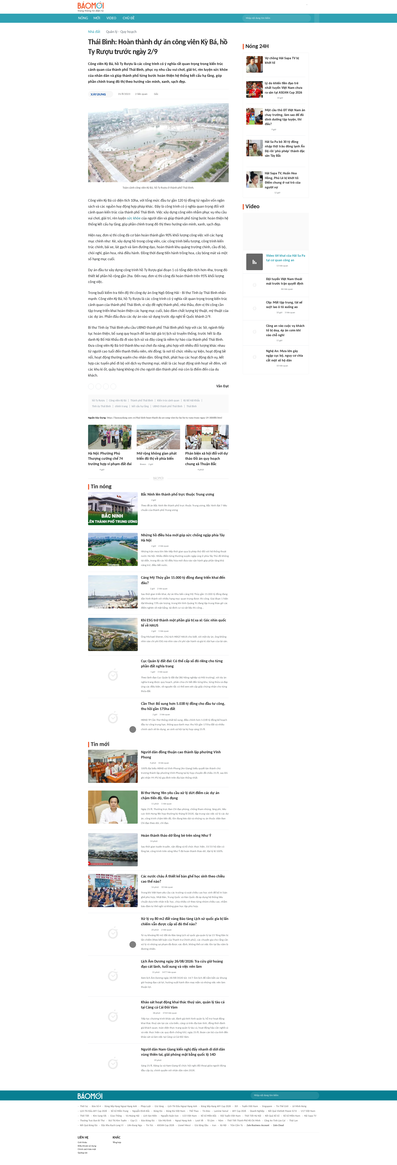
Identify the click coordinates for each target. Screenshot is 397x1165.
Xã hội (223, 1125)
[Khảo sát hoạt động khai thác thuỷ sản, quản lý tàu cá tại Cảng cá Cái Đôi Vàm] (113, 1016)
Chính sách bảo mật (87, 1149)
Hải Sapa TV (310, 1116)
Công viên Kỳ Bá (117, 400)
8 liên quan (164, 763)
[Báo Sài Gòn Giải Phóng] (145, 631)
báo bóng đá (147, 1120)
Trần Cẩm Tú (236, 1125)
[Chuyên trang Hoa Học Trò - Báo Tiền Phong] (267, 130)
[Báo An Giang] (144, 763)
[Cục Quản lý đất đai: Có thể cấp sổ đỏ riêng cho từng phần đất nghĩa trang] (113, 675)
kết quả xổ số (272, 1116)
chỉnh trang (121, 406)
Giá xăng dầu (201, 1125)
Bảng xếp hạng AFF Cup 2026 (216, 1106)
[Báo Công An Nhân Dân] (272, 289)
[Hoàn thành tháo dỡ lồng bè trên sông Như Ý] (113, 849)
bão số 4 (96, 1106)
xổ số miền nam (291, 1116)
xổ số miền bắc (208, 1116)
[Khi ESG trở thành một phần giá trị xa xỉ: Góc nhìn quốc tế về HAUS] (113, 634)
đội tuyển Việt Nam (230, 1116)
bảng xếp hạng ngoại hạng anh (121, 1106)
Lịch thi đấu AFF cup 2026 (93, 1111)
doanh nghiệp (257, 1111)
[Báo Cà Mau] (145, 1013)
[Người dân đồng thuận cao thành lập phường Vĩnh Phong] (113, 766)
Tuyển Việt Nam (250, 1106)
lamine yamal (221, 1111)
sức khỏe (134, 218)
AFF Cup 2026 (239, 1111)
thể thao (193, 1111)
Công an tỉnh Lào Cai (274, 1120)
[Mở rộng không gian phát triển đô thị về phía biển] (158, 437)
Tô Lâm (210, 1120)
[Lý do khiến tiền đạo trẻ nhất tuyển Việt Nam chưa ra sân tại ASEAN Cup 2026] (254, 89)
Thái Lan (293, 1120)
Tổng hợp (117, 1142)
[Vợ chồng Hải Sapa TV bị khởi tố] (254, 64)
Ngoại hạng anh (183, 1120)
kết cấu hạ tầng (140, 406)
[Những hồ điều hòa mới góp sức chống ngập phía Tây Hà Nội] (113, 549)
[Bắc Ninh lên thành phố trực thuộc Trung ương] (113, 508)
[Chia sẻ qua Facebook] (91, 386)
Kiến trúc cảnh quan (168, 400)
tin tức (149, 1125)
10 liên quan (167, 887)
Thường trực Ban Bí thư (92, 1120)
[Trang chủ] (91, 7)
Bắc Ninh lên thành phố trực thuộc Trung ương (177, 495)
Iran (214, 1125)
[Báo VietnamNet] (144, 672)
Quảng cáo (82, 1153)
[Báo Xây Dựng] (98, 94)
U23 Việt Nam (189, 1116)
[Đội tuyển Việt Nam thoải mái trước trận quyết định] (254, 285)
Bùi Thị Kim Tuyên (118, 1120)
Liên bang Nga (134, 1125)
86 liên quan (287, 289)
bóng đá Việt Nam (175, 1111)
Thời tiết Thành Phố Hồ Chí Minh (243, 1120)
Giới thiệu (82, 1142)
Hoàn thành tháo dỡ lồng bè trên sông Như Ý (176, 836)
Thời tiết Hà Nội (253, 1116)
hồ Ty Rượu (98, 400)
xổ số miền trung (119, 1111)
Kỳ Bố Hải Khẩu (191, 400)
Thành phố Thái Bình (141, 400)
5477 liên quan (169, 972)
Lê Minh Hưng (299, 1106)
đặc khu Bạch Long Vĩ (112, 1125)
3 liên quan (163, 672)
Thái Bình (192, 406)
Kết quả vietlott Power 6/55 (282, 1111)
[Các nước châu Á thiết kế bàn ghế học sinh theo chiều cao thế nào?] (113, 890)
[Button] (316, 18)
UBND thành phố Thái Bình (167, 406)
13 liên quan (282, 266)
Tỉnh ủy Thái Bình (101, 406)
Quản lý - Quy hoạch (121, 32)
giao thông (116, 1116)
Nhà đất (94, 32)
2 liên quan (141, 94)
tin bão (206, 1111)
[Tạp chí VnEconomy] (144, 589)
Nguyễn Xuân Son (169, 1116)
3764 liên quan (170, 1013)
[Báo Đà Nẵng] (146, 1060)
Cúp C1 (133, 1120)
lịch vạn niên (150, 1116)
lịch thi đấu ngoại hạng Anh (182, 1106)
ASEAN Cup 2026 (165, 1125)
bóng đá (158, 1111)
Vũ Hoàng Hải (132, 1116)
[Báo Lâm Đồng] (145, 972)
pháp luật (146, 1106)
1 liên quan (163, 631)
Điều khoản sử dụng (87, 1146)
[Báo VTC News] (270, 68)
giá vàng (159, 1106)
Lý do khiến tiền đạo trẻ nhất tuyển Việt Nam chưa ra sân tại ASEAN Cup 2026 (283, 88)
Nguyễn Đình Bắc (141, 1111)
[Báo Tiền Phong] (145, 500)
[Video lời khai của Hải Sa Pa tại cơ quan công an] (254, 262)
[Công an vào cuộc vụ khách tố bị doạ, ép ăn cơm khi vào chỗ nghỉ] (254, 332)
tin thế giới (282, 1106)
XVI (236, 1106)
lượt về (199, 1120)
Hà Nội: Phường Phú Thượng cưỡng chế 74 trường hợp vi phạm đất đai (110, 459)
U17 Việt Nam (308, 1111)
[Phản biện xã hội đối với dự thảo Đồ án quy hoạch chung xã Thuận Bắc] (207, 437)
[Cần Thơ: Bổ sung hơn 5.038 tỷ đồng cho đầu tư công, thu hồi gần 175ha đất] (113, 717)
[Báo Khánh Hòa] (190, 470)
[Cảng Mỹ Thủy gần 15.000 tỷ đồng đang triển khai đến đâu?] (113, 591)
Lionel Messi (184, 1125)
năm (220, 1120)
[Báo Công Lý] (144, 841)
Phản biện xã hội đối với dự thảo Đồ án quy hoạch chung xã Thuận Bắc (206, 459)
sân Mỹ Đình (164, 1120)
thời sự (84, 1106)
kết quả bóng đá (88, 1125)
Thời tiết (84, 1116)
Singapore (267, 1106)
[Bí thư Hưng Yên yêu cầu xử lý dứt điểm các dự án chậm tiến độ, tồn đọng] (113, 807)
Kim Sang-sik (99, 1116)
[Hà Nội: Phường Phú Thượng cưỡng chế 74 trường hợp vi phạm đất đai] (110, 437)
